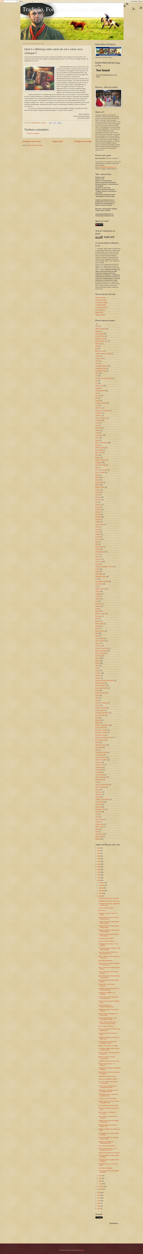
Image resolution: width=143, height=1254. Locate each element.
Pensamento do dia (100, 685)
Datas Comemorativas (101, 442)
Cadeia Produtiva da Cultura (103, 353)
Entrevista (98, 499)
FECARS (97, 514)
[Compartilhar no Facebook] (59, 123)
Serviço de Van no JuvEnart (106, 941)
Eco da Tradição (100, 472)
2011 (98, 1198)
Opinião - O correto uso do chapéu (108, 1045)
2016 (98, 875)
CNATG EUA (99, 408)
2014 (98, 880)
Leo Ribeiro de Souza (101, 307)
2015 (98, 877)
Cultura (97, 433)
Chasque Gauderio (100, 297)
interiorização (99, 584)
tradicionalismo (99, 802)
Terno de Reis (99, 779)
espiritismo (98, 504)
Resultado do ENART (101, 732)
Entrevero (98, 497)
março (101, 1183)
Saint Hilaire (98, 747)
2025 (98, 850)
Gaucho (97, 564)
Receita (97, 717)
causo (97, 363)
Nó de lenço (98, 646)
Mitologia (97, 626)
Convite (97, 423)
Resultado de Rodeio (101, 730)
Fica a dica (98, 539)
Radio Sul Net (99, 312)
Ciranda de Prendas (100, 403)
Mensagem (98, 616)
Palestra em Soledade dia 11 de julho (108, 1152)
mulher (97, 636)
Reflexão (97, 722)
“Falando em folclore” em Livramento (108, 898)
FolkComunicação (100, 551)
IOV (96, 586)
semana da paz (99, 755)
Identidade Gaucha (100, 576)
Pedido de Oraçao (100, 683)
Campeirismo (99, 358)
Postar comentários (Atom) (35, 145)
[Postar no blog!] (55, 123)
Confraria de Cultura (101, 300)
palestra (97, 670)
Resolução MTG (99, 727)
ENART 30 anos (99, 487)
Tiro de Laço (98, 792)
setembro (101, 890)
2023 (98, 856)
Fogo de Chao (99, 547)
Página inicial (57, 141)
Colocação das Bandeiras (102, 410)
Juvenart (97, 591)
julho (100, 896)
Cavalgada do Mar (100, 371)
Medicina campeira (100, 613)
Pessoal (97, 690)
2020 (98, 864)
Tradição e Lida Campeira (102, 799)
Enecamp (98, 492)
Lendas (97, 596)
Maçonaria (98, 606)
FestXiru (97, 537)
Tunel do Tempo (99, 819)
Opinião (97, 663)
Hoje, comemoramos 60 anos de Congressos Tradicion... (107, 1149)
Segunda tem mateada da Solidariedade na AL (105, 1142)
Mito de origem (99, 623)
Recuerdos (98, 720)
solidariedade (99, 767)
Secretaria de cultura (101, 752)
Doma (97, 467)
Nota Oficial (98, 656)
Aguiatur (97, 331)
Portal (97, 700)
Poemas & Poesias (100, 693)
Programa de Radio (100, 708)
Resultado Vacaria (100, 735)
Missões (97, 621)
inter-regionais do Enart (101, 581)
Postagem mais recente (31, 141)
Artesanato (98, 343)
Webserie (98, 839)
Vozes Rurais (99, 836)
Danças (97, 440)
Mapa (96, 608)
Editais (97, 475)
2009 (98, 1203)
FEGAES (98, 519)
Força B (97, 556)
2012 (98, 1195)
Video (97, 831)
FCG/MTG (98, 509)
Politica (97, 698)
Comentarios (98, 413)
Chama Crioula (99, 385)
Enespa (97, 494)
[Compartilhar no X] (57, 123)
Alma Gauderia (99, 333)
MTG (96, 633)
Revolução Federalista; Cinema (104, 737)
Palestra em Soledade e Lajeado (107, 1079)
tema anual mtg (99, 774)
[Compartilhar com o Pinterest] (61, 123)
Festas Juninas (99, 524)
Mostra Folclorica (100, 631)
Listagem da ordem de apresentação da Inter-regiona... (108, 922)
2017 (98, 872)
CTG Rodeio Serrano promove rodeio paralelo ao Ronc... (108, 1049)
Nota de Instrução (100, 653)
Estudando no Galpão (101, 302)
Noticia (97, 658)
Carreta (97, 361)
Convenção (98, 420)
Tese (96, 782)
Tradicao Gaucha (100, 315)
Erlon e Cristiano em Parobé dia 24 (108, 1105)
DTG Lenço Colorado (101, 470)
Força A (97, 554)
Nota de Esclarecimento (102, 648)
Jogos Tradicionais (100, 589)
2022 (98, 858)
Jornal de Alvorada (100, 305)
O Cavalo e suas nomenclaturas (107, 1098)
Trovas (97, 816)
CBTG (97, 373)
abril (100, 1181)
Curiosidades (99, 435)
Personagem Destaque (101, 688)
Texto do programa (100, 787)
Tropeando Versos (100, 809)
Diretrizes (98, 457)
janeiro (101, 1189)
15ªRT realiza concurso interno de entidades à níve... (108, 1095)
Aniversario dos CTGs (101, 341)
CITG (96, 405)
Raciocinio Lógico (100, 715)
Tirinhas (97, 789)
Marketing (98, 611)
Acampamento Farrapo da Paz (107, 1076)
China (97, 398)
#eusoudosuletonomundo (105, 960)
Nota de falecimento (101, 651)
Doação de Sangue (100, 465)
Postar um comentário (33, 133)
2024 (98, 853)
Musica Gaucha (99, 638)
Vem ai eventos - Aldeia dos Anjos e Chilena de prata (108, 918)
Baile (96, 348)
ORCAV (97, 665)
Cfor (96, 380)
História (97, 571)
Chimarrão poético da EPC (105, 938)
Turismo (97, 821)
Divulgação (98, 462)
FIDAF (97, 542)
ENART (97, 485)
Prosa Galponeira (100, 310)
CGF (96, 383)
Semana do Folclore (101, 757)
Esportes (97, 507)
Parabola (97, 675)
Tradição (97, 797)
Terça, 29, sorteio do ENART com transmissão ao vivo (108, 953)
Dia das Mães (99, 450)
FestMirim (98, 534)
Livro (96, 601)
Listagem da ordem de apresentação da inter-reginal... (108, 926)
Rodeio (97, 742)
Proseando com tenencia (102, 712)
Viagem (97, 829)
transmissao (98, 804)
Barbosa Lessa (99, 351)
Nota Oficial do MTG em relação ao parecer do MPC (108, 1138)
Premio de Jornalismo (101, 703)
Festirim (97, 529)
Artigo (97, 346)
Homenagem (98, 574)
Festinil (97, 527)
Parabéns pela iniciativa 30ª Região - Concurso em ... (108, 1121)
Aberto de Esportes (100, 328)
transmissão (98, 807)
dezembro (102, 882)
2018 (98, 869)
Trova (97, 814)
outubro (101, 888)
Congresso (98, 415)
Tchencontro (98, 769)
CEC (96, 376)
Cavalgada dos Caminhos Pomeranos (109, 901)
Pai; (96, 668)
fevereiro (101, 1186)
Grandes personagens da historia (104, 566)
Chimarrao (98, 395)
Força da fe (98, 559)
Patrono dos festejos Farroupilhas (104, 680)
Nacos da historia (100, 641)
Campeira (98, 356)
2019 (98, 867)
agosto (101, 893)
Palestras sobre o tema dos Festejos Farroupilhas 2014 (108, 1101)
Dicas (97, 455)
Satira (97, 750)
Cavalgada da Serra (100, 368)
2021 (98, 861)
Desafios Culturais (100, 447)
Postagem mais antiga (82, 141)
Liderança (98, 599)
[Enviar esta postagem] (49, 122)
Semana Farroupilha (101, 760)
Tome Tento (98, 794)
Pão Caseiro (101, 910)
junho (100, 1175)
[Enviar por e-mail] (53, 123)
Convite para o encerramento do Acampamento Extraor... (107, 1086)
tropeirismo (98, 812)
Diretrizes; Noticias (100, 460)
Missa (97, 618)
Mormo (97, 628)
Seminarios (98, 762)
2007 (98, 1208)
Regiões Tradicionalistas (102, 725)
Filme (96, 544)
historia (97, 569)
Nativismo (98, 643)
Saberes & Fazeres (100, 745)
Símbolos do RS (100, 764)
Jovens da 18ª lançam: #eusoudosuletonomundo (106, 1006)
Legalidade (98, 594)
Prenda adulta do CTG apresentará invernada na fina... (108, 997)
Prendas (97, 705)
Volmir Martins (99, 834)
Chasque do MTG (100, 390)
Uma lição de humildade (105, 1168)
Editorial (97, 477)
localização (98, 604)
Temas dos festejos (100, 777)
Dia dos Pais (99, 452)
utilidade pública (99, 824)
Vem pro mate (99, 826)
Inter (96, 579)
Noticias (97, 660)
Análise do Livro (99, 338)
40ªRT (97, 326)
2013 (98, 1192)
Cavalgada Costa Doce (101, 366)
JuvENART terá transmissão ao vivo (108, 1061)
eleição (97, 480)
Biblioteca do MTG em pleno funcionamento (106, 1057)
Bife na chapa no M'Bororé (105, 1026)
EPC (96, 502)
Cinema (97, 400)
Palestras (98, 673)
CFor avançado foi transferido (106, 1146)
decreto (97, 445)
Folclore (97, 549)
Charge (97, 388)
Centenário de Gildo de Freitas (103, 378)
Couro (97, 425)
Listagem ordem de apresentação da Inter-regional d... (108, 934)
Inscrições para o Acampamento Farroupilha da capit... (107, 1042)
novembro (102, 885)
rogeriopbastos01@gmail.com (108, 167)
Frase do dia (98, 561)
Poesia (97, 695)
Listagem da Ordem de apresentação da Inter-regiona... (108, 930)
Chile (96, 393)
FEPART (97, 522)
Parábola (97, 678)
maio (100, 1178)
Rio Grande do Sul (100, 740)
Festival (97, 532)
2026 (98, 848)
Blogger (81, 1250)
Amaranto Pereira (100, 336)
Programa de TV (100, 710)
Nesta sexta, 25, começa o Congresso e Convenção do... (109, 964)
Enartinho (98, 490)
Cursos (97, 437)
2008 (98, 1206)
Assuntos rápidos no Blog (105, 908)
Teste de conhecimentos (102, 784)
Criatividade (98, 428)
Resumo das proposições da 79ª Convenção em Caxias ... (107, 1018)
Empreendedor (99, 482)
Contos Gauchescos (101, 418)
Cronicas (97, 430)
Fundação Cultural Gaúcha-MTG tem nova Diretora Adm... (108, 989)
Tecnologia (98, 772)
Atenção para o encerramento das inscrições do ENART (108, 1090)
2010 (98, 1200)
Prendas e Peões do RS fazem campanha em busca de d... (107, 1022)
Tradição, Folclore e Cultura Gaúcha (65, 9)
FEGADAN (98, 517)
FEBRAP (97, 512)
